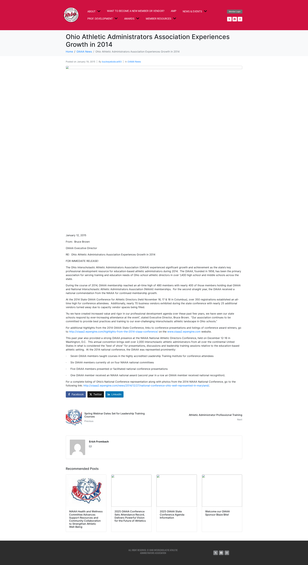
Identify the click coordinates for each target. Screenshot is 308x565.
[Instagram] (240, 19)
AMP (173, 11)
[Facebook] (234, 19)
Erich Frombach (99, 441)
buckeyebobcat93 (112, 61)
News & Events (192, 11)
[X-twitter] (229, 19)
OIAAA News (134, 61)
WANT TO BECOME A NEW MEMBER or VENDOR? (135, 11)
